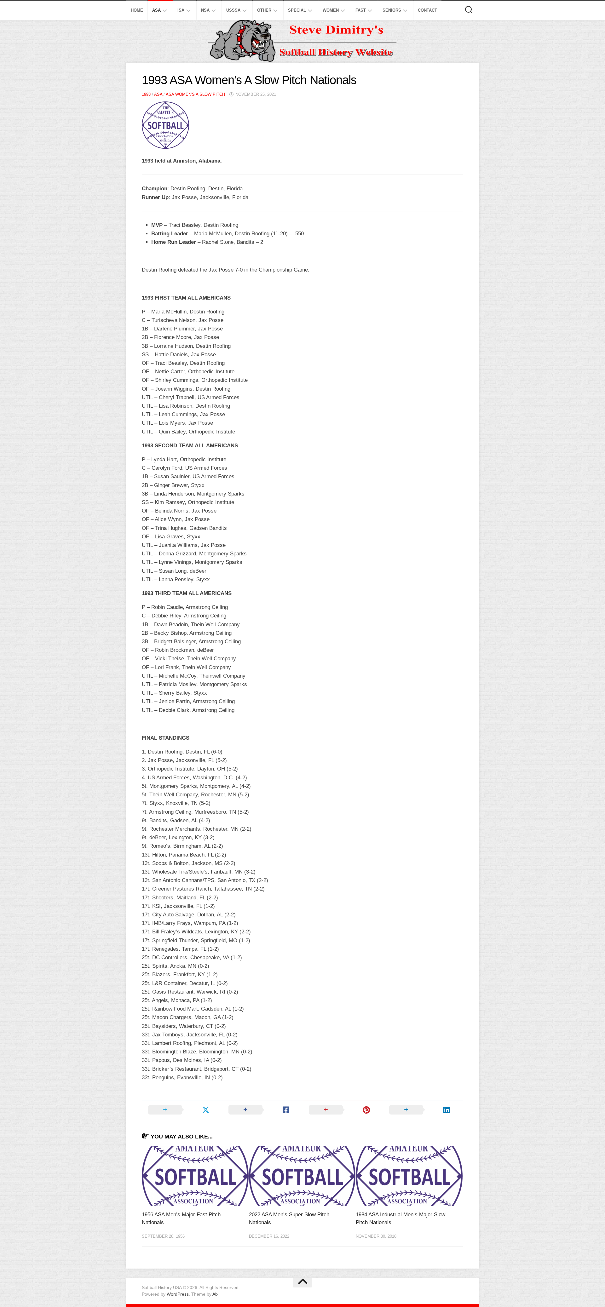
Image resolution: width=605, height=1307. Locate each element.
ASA (156, 10)
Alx (215, 1294)
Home (137, 10)
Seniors (392, 10)
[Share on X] (182, 1110)
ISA (180, 10)
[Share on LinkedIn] (423, 1110)
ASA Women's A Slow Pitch (195, 94)
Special (297, 10)
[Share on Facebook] (262, 1110)
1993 (146, 94)
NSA (205, 10)
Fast (360, 10)
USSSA (233, 10)
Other (264, 10)
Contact (427, 10)
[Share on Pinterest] (342, 1110)
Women (331, 10)
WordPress (178, 1294)
